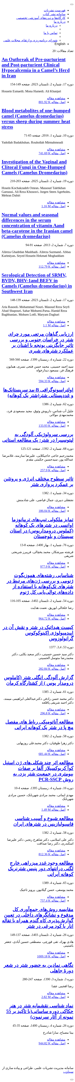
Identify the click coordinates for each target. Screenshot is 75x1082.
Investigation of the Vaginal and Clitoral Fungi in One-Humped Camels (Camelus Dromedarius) (34, 167)
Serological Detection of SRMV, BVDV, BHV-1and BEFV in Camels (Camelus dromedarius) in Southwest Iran (37, 283)
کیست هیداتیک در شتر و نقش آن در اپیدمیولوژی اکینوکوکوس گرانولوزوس (38, 633)
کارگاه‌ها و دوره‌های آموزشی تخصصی (40, 18)
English (60, 44)
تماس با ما (50, 33)
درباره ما (59, 21)
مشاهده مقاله (56, 98)
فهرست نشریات (54, 10)
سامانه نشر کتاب (54, 14)
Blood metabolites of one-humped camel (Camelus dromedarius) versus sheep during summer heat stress (36, 118)
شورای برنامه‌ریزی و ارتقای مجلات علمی (30, 40)
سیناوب (68, 1071)
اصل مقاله (52, 102)
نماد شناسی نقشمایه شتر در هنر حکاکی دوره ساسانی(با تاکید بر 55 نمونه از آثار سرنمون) (39, 1011)
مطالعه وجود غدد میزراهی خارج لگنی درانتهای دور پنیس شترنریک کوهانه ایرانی (40, 868)
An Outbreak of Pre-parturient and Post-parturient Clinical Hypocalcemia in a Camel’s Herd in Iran (36, 67)
